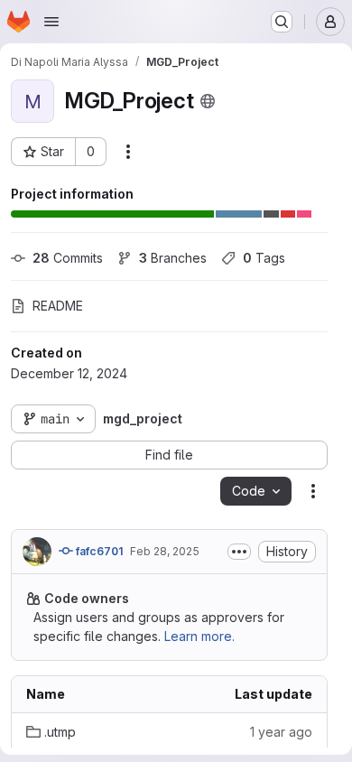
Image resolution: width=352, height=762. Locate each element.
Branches (173, 257)
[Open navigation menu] (51, 21)
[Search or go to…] (281, 22)
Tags (264, 257)
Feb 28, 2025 (164, 551)
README (57, 305)
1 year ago (281, 731)
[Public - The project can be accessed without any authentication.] (207, 101)
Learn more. (199, 636)
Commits (67, 257)
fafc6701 (98, 551)
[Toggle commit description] (239, 552)
